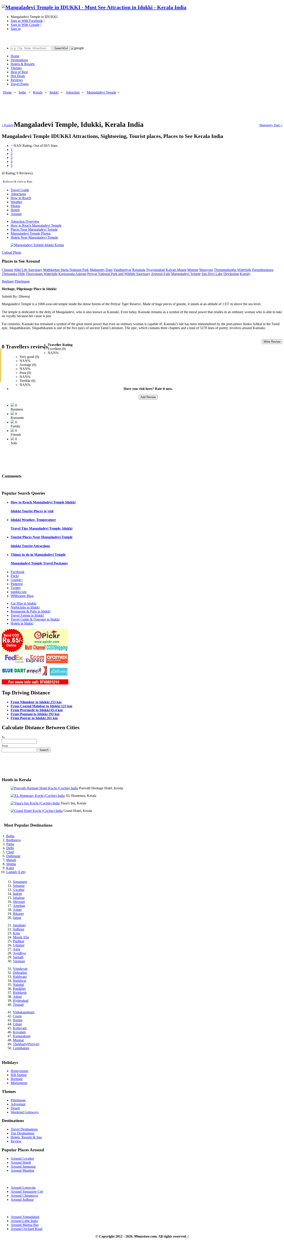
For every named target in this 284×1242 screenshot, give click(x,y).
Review (16, 1141)
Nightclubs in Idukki (25, 607)
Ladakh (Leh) (16, 872)
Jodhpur (18, 929)
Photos (15, 206)
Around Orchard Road (26, 1229)
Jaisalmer (19, 925)
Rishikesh (20, 992)
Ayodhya (19, 953)
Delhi (10, 848)
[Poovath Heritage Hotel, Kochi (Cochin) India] (44, 788)
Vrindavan (20, 969)
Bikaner (18, 914)
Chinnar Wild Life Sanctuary (22, 270)
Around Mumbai (22, 1170)
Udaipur (18, 945)
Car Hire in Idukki (23, 603)
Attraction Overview (25, 221)
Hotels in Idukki (22, 623)
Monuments (19, 1083)
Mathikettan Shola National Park (66, 270)
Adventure (18, 1104)
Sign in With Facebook (27, 21)
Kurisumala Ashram (72, 274)
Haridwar (19, 981)
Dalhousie (13, 856)
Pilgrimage (22, 281)
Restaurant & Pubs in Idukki (30, 611)
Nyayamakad (155, 270)
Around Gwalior (22, 1158)
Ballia (10, 836)
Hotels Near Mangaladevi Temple (34, 237)
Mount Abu (21, 937)
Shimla (11, 864)
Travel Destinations (24, 1129)
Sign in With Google (25, 25)
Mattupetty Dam (101, 270)
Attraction (73, 92)
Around (16, 214)
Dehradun (20, 973)
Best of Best (19, 72)
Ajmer (17, 910)
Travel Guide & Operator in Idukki (35, 619)
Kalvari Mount (176, 270)
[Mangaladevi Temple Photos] (37, 245)
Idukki (54, 92)
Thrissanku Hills (13, 274)
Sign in (16, 29)
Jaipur (17, 918)
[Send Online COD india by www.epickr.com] (35, 683)
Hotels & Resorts (23, 64)
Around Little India (24, 1221)
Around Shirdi (21, 1162)
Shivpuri (19, 902)
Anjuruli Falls (160, 274)
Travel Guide (20, 190)
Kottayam (20, 1028)
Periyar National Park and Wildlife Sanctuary (118, 274)
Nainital (18, 985)
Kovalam (19, 1032)
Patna (10, 844)
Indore (17, 894)
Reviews (17, 80)
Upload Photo (11, 252)
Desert (15, 1108)
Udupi (17, 1024)
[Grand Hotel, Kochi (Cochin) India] (37, 811)
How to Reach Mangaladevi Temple (36, 225)
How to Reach (21, 198)
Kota (16, 933)
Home (15, 56)
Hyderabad (20, 1000)
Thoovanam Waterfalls (41, 274)
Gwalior (18, 890)
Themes (16, 68)
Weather (16, 202)
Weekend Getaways (25, 1112)
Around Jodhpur (22, 1199)
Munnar (192, 270)
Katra (10, 868)
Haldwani (20, 977)
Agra (16, 949)
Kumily (245, 274)
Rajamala (138, 270)
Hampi (17, 1020)
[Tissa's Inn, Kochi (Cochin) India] (35, 803)
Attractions (18, 194)
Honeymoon (19, 1071)
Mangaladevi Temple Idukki (43, 502)
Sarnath (18, 957)
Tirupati (18, 1004)
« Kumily (8, 125)
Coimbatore (21, 1048)
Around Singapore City (27, 1191)
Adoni (17, 996)
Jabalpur (19, 898)
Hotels (15, 210)
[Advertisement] (82, 105)
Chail (10, 852)
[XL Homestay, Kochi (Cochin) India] (38, 796)
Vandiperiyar (122, 270)
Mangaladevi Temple (101, 92)
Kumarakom (21, 1036)
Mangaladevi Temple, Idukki (41, 528)
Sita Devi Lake (212, 274)
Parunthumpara (262, 270)
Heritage (8, 281)
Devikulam (231, 274)
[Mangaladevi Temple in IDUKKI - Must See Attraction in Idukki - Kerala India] (94, 7)
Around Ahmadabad (25, 1217)
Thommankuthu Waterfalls (232, 270)
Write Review (272, 341)
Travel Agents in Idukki (27, 615)
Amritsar (19, 906)
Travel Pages (20, 84)
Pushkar (18, 941)
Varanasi (19, 961)
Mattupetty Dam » (270, 125)
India (22, 92)
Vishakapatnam (23, 1012)
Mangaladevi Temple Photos (31, 233)
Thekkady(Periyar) (26, 1044)
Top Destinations (22, 1133)
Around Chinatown (24, 1195)
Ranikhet (19, 988)
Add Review (148, 397)
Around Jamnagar (23, 1166)
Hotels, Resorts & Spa (26, 1137)
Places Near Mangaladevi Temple (34, 229)
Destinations (19, 60)
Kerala (37, 92)
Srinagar (19, 886)
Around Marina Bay (25, 1225)
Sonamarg (20, 882)
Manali (11, 860)
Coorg (17, 1016)
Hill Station (19, 1075)
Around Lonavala (23, 1187)
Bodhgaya (13, 840)
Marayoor (206, 270)
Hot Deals (18, 76)
